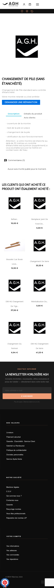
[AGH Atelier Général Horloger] (11, 4)
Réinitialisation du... (39, 301)
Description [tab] (14, 113)
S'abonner (27, 396)
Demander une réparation (21, 102)
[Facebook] (42, 582)
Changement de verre (39, 261)
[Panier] (29, 4)
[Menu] (37, 4)
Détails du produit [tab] (33, 113)
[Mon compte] (24, 4)
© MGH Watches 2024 (14, 577)
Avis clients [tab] (29, 117)
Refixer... (14, 219)
